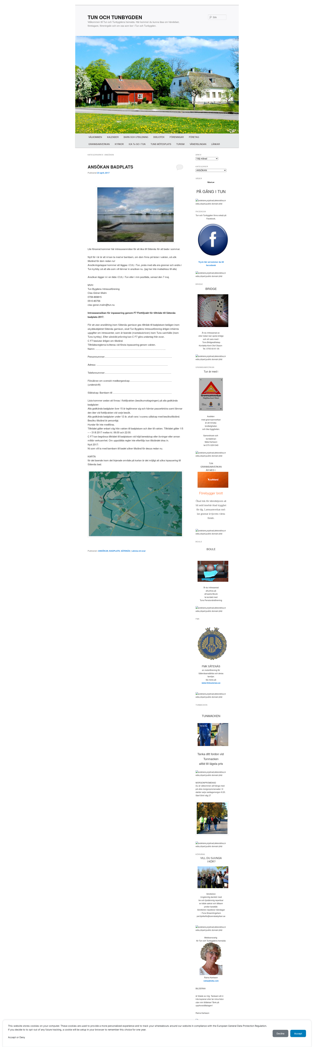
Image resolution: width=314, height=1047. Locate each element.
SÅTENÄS (125, 550)
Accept (298, 1033)
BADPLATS (114, 550)
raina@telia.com (211, 980)
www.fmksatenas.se (211, 682)
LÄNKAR (215, 144)
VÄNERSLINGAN (198, 144)
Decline (280, 1033)
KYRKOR (119, 144)
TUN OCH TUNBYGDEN (115, 17)
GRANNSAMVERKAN (99, 144)
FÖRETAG (194, 137)
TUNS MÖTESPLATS (161, 144)
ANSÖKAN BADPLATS (110, 167)
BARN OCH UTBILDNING (136, 137)
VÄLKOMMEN (95, 137)
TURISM (180, 144)
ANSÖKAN (103, 550)
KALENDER (113, 137)
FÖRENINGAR (177, 137)
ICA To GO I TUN (137, 144)
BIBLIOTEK (159, 137)
